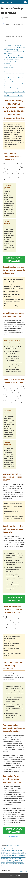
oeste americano (16, 860)
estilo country (15, 858)
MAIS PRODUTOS (14, 837)
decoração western (6, 858)
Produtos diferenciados (13, 845)
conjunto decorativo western (8, 853)
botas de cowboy (11, 850)
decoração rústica (5, 857)
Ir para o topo (23, 871)
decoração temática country (18, 857)
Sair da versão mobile (14, 876)
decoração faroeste (20, 855)
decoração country (21, 853)
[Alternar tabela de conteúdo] (4, 43)
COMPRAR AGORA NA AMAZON (13, 55)
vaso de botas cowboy (11, 863)
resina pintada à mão (11, 862)
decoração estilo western (7, 855)
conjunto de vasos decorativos (15, 852)
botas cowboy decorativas (11, 848)
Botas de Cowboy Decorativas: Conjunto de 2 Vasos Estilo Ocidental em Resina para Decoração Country (14, 47)
